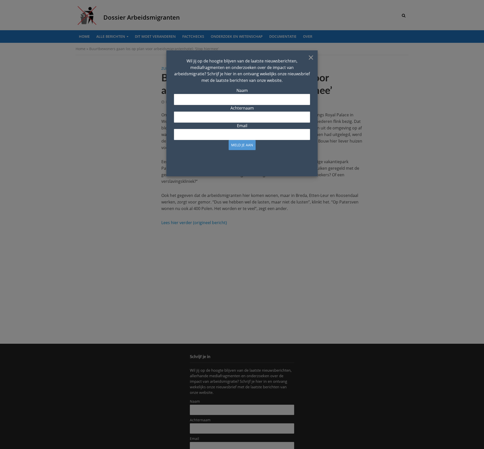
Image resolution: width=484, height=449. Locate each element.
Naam (242, 90)
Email (242, 125)
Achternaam (242, 108)
